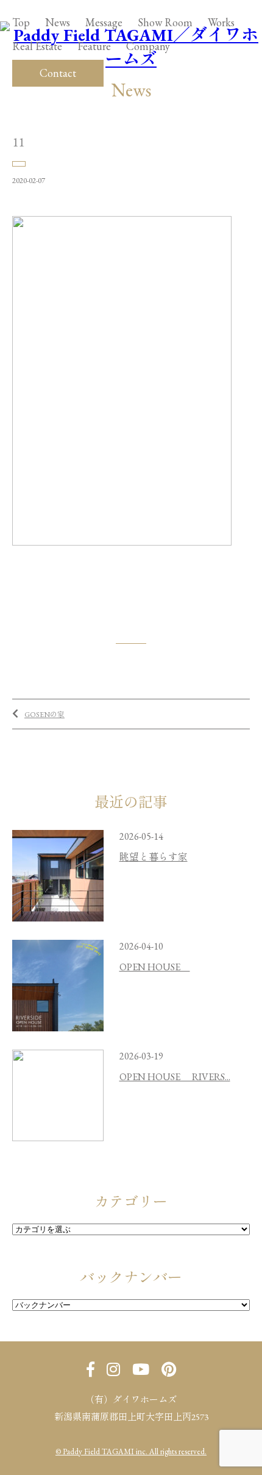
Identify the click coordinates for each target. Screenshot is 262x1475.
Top (21, 22)
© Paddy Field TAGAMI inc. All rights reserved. (131, 1451)
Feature (94, 46)
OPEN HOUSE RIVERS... (174, 1076)
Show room (165, 22)
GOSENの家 (44, 714)
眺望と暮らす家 (153, 857)
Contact (58, 73)
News (57, 22)
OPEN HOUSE (154, 967)
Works (221, 22)
